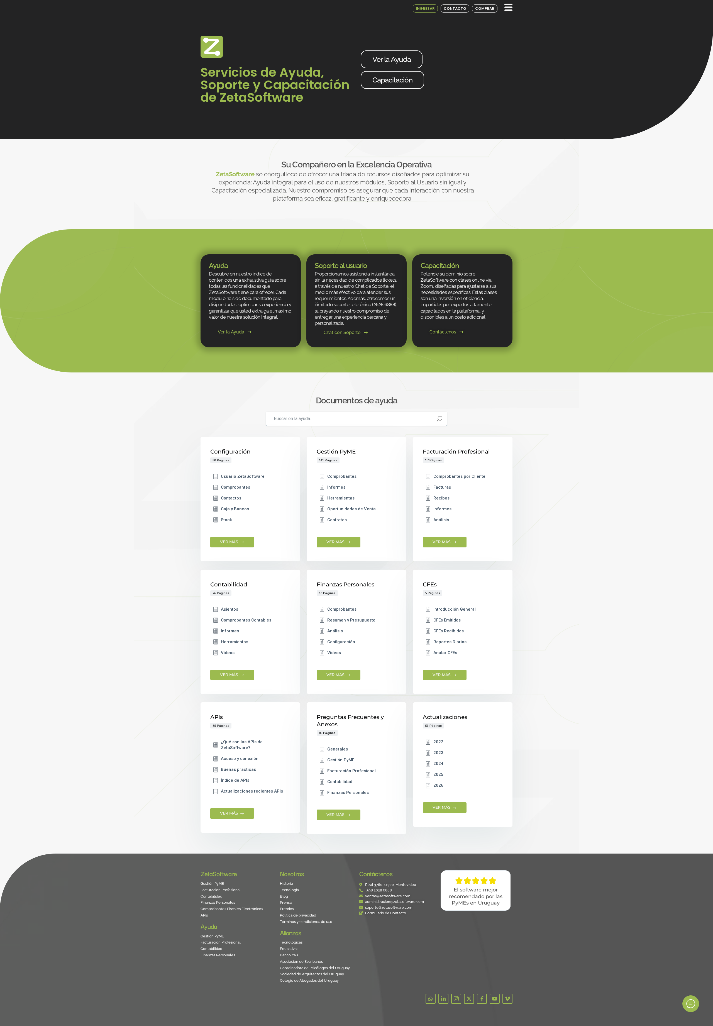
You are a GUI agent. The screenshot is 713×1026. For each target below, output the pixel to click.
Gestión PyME (340, 759)
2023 (438, 752)
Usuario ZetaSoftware (243, 476)
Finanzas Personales (348, 792)
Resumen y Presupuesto (351, 620)
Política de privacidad (298, 915)
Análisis (441, 519)
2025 (438, 774)
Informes (336, 487)
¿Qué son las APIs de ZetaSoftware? (242, 744)
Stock (226, 519)
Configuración (341, 641)
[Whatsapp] (431, 999)
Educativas (289, 949)
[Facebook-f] (482, 999)
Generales (337, 749)
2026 (438, 785)
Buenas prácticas (238, 769)
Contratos (337, 519)
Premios (287, 909)
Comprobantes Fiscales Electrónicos (232, 909)
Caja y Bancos (235, 508)
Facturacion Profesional (221, 890)
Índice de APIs (235, 780)
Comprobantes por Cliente (459, 476)
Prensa (286, 903)
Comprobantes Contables (246, 620)
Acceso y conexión (239, 758)
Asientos (229, 609)
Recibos (441, 498)
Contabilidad (339, 781)
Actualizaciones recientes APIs (252, 791)
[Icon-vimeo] (507, 999)
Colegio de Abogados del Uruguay (309, 981)
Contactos (231, 498)
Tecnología (289, 890)
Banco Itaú (289, 955)
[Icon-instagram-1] (456, 999)
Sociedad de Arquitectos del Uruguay (312, 974)
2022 (438, 741)
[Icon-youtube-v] (495, 999)
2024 (438, 763)
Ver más (229, 541)
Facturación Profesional (351, 770)
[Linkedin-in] (443, 999)
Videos (228, 652)
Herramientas (341, 498)
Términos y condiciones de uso (306, 922)
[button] (507, 7)
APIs (204, 915)
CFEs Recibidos (448, 630)
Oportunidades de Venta (351, 508)
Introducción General (454, 609)
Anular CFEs (445, 652)
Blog (284, 896)
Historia (286, 884)
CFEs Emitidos (447, 620)
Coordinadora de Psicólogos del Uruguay (315, 968)
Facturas (442, 487)
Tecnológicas (291, 942)
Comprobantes (235, 487)
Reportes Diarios (450, 641)
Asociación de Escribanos (301, 962)
